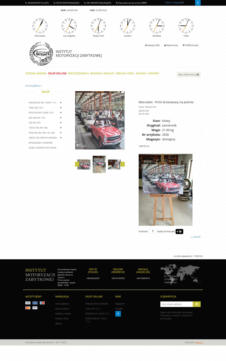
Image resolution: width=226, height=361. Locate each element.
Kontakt (119, 308)
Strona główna (33, 85)
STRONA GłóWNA (36, 73)
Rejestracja (172, 45)
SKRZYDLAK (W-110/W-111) (42, 102)
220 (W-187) (35, 122)
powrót (196, 236)
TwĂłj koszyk (191, 45)
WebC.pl (199, 342)
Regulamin (120, 303)
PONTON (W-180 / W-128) (42, 132)
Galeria (58, 323)
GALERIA (141, 73)
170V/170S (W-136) (38, 127)
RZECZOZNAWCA (78, 73)
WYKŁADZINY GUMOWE (41, 142)
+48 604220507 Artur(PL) (38, 3)
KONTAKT (153, 73)
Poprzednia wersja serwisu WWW (132, 3)
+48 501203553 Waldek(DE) (67, 3)
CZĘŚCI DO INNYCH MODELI (43, 137)
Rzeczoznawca (62, 308)
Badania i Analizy (63, 313)
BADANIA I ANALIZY (102, 73)
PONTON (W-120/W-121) (41, 112)
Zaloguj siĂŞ (153, 45)
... (86, 326)
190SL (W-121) (36, 107)
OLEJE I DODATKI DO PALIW (42, 147)
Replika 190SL (62, 318)
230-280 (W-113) (37, 117)
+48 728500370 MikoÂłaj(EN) (98, 3)
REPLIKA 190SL (125, 73)
